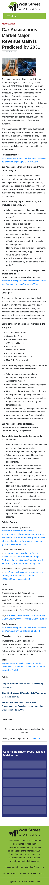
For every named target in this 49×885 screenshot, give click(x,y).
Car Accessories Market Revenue (31, 619)
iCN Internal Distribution (24, 667)
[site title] (24, 832)
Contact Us (24, 873)
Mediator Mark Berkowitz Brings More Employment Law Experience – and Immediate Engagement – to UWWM (22, 706)
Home (6, 873)
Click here (36, 738)
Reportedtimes (8, 663)
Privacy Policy (37, 873)
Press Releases (8, 24)
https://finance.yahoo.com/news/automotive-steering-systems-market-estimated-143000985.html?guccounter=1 (22, 575)
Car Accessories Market (18, 615)
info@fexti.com (37, 867)
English (15, 670)
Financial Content (24, 663)
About (14, 873)
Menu (14, 16)
